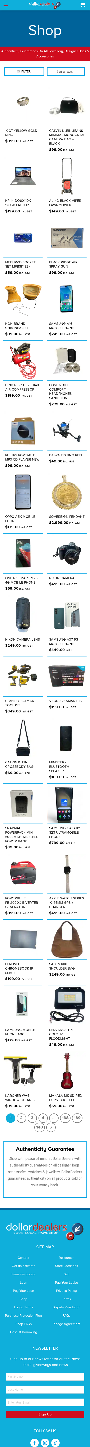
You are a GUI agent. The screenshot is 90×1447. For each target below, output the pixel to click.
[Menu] (6, 5)
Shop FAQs (23, 1324)
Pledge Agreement (66, 1324)
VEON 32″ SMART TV (66, 701)
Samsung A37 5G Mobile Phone (63, 641)
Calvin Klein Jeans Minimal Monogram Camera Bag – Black (67, 137)
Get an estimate (23, 1266)
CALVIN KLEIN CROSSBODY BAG (19, 764)
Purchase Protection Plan (23, 1316)
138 (65, 1117)
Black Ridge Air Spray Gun (63, 264)
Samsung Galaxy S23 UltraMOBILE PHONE (64, 832)
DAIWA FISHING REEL (66, 455)
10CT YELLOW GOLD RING (21, 133)
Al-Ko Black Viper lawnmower (65, 203)
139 (77, 1117)
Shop (23, 1299)
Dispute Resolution (66, 1307)
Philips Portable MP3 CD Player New (22, 457)
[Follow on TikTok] (55, 1443)
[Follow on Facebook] (34, 1443)
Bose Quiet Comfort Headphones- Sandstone (61, 391)
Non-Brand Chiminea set (16, 326)
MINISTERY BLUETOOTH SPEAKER (59, 766)
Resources (66, 1258)
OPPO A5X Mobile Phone (20, 519)
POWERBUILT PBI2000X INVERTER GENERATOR (21, 902)
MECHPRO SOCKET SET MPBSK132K (20, 264)
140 (39, 1127)
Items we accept (24, 1274)
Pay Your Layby (66, 1283)
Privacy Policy (66, 1291)
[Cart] (82, 5)
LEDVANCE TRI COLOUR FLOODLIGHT (61, 1034)
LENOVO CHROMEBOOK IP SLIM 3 (19, 968)
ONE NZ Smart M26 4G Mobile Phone (21, 580)
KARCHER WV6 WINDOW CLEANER (20, 1098)
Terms (66, 1299)
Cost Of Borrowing (23, 1332)
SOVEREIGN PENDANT (67, 517)
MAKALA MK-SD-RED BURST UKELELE (65, 1098)
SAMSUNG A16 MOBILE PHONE (61, 326)
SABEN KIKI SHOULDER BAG (62, 966)
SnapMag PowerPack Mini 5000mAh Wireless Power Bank (21, 834)
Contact (23, 1258)
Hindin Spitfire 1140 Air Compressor (22, 387)
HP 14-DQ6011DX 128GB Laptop (18, 203)
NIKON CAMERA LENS (22, 639)
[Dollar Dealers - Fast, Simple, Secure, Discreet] (45, 5)
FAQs (66, 1316)
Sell (66, 1274)
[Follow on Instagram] (45, 1443)
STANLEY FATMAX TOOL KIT (19, 703)
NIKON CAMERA (62, 578)
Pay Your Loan (23, 1291)
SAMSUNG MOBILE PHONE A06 (20, 1032)
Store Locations (66, 1266)
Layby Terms (23, 1307)
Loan (23, 1283)
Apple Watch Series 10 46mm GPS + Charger (66, 902)
